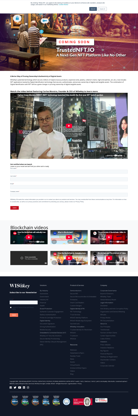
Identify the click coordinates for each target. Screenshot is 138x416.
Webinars (73, 350)
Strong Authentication (48, 327)
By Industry (44, 291)
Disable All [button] (102, 9)
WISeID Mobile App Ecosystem (81, 321)
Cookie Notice (63, 4)
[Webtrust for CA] (15, 400)
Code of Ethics (105, 339)
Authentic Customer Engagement (51, 312)
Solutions (43, 285)
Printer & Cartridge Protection (50, 318)
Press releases (105, 345)
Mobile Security (45, 330)
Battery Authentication (48, 315)
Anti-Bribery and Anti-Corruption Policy (114, 309)
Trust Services (75, 315)
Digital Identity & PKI (77, 309)
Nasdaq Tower (75, 356)
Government (44, 297)
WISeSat (73, 339)
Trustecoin (74, 336)
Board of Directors (106, 294)
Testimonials (104, 330)
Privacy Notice (105, 318)
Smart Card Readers (77, 303)
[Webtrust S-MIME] (46, 400)
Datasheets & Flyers (77, 353)
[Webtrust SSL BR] (25, 400)
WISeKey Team (105, 297)
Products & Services (77, 285)
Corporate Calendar (107, 366)
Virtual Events (75, 365)
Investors (103, 342)
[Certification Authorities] (66, 400)
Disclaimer (104, 306)
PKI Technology (75, 312)
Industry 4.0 (44, 300)
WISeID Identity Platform (79, 318)
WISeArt (73, 333)
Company (103, 285)
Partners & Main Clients (108, 333)
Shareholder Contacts (108, 360)
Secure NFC (74, 294)
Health (42, 306)
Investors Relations (107, 348)
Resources (73, 345)
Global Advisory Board (108, 300)
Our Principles (105, 327)
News (72, 359)
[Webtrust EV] (35, 400)
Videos (72, 371)
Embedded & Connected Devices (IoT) (53, 333)
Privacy (80, 383)
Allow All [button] (93, 9)
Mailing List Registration (109, 357)
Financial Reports (106, 354)
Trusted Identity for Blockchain (81, 330)
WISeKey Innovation (77, 327)
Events (72, 362)
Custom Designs (76, 306)
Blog (71, 374)
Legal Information (106, 303)
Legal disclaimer (72, 383)
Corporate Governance (108, 291)
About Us (103, 324)
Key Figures (104, 351)
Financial (43, 303)
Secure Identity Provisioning (50, 339)
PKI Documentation (107, 321)
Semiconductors (75, 291)
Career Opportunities (107, 336)
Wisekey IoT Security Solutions (51, 336)
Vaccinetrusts (75, 324)
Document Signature (47, 324)
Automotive (44, 294)
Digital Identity (45, 321)
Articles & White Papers (78, 368)
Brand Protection (46, 309)
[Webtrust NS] (56, 400)
